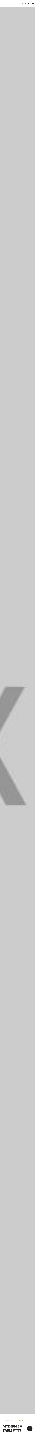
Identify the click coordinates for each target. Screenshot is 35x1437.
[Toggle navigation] (33, 3)
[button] (29, 1428)
